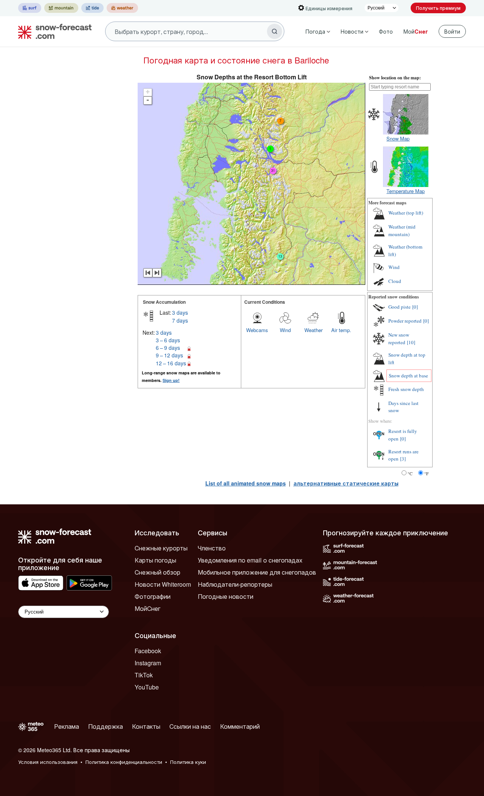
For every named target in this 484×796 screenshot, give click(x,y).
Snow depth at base (408, 375)
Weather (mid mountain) (402, 230)
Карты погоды (155, 560)
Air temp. (341, 330)
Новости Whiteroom (163, 584)
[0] (415, 306)
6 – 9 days (168, 347)
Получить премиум (438, 8)
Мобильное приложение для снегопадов (257, 572)
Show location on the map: (395, 77)
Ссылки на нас (190, 726)
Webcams (257, 330)
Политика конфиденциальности (123, 761)
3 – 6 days (168, 340)
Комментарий (240, 726)
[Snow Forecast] (52, 31)
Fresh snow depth (406, 389)
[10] (411, 342)
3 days (180, 312)
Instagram (148, 662)
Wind (285, 330)
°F (426, 473)
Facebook (148, 650)
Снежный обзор (157, 572)
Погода (315, 31)
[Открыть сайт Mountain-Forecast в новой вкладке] (61, 8)
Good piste (399, 306)
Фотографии (153, 596)
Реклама (66, 726)
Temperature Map (405, 191)
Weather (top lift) (405, 212)
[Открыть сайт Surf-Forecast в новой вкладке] (29, 8)
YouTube (147, 687)
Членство (212, 548)
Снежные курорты (161, 548)
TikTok (144, 675)
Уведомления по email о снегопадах (250, 560)
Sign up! (171, 380)
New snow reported (398, 338)
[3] (403, 458)
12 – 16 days (171, 363)
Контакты (146, 726)
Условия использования (48, 761)
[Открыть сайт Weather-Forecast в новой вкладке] (122, 8)
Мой (415, 31)
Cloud (394, 281)
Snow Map (398, 138)
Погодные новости (225, 596)
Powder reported (405, 320)
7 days (180, 320)
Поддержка (105, 726)
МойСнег (147, 608)
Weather (313, 330)
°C (410, 473)
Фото (386, 31)
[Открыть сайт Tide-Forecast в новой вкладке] (92, 8)
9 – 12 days (169, 355)
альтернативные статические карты (346, 483)
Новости (352, 31)
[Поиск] (274, 31)
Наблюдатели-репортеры (235, 584)
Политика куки (188, 761)
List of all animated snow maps (245, 483)
